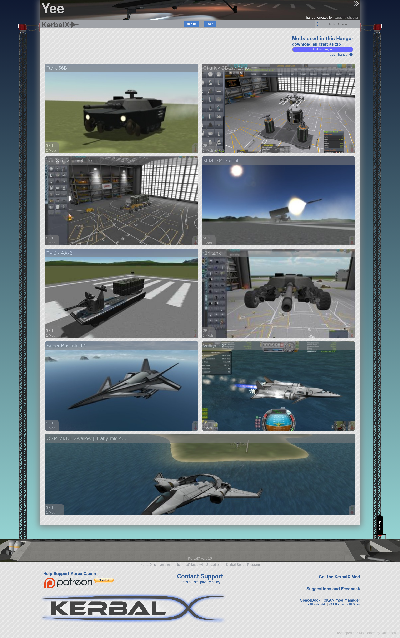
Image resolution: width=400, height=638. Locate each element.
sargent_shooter (346, 17)
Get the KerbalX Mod (339, 577)
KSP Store (353, 604)
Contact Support (200, 576)
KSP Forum (336, 604)
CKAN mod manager (342, 600)
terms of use (189, 582)
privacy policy (210, 582)
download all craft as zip (316, 44)
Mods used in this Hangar (322, 38)
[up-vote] (195, 146)
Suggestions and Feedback (333, 588)
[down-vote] (195, 150)
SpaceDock (310, 600)
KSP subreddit (317, 604)
